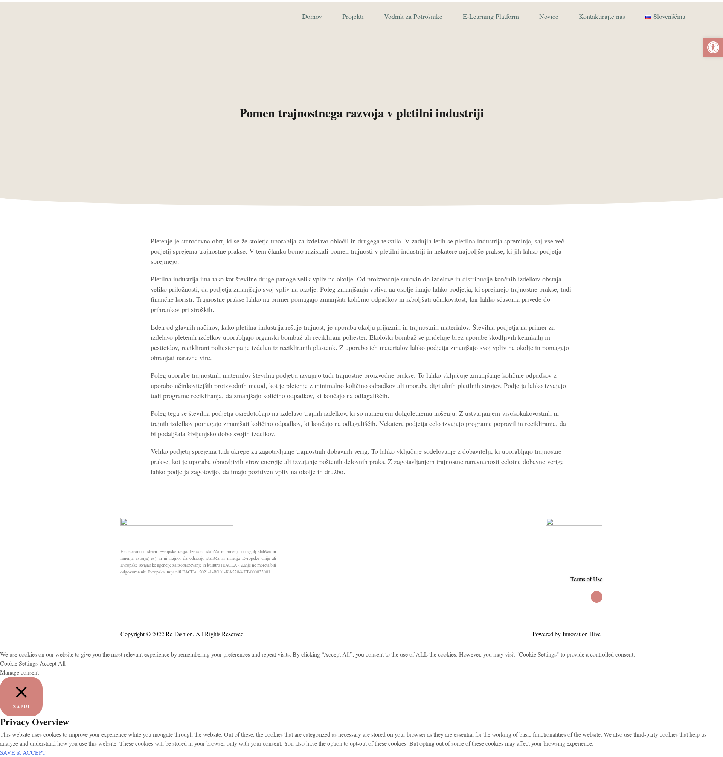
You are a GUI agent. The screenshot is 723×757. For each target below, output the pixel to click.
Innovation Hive (582, 634)
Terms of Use (586, 579)
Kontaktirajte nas (602, 16)
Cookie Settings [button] (19, 663)
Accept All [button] (53, 663)
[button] (713, 47)
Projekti (353, 16)
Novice (548, 16)
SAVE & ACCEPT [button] (23, 752)
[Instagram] (596, 597)
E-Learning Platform (491, 16)
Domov (312, 16)
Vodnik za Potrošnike (413, 16)
